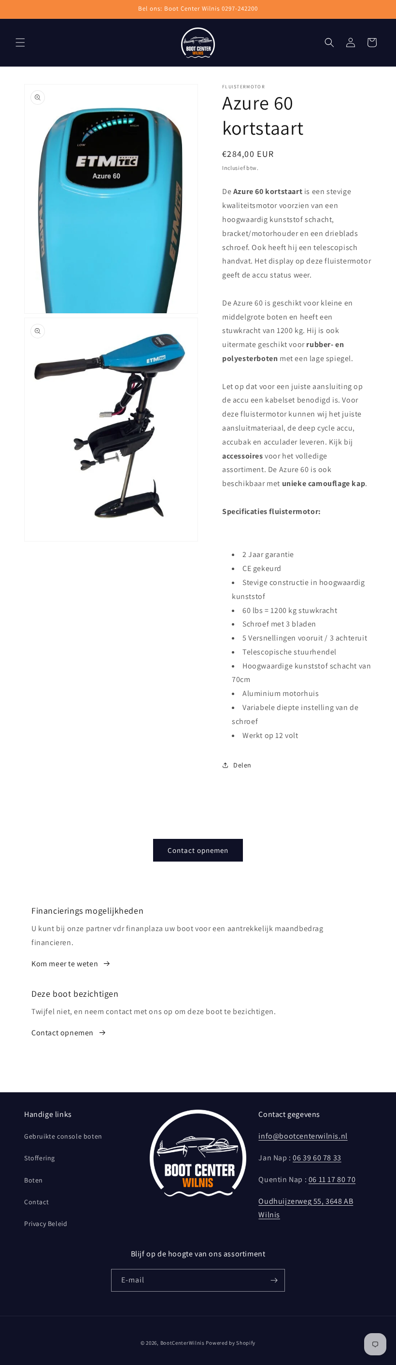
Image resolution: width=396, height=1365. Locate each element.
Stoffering (39, 1158)
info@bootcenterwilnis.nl (302, 1136)
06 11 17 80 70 (332, 1179)
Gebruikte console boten (63, 1136)
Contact (36, 1202)
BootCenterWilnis (182, 1342)
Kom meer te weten (64, 964)
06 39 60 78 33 (317, 1158)
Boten (33, 1180)
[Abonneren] (273, 1280)
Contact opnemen (198, 850)
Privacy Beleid (45, 1223)
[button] (20, 42)
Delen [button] (242, 765)
